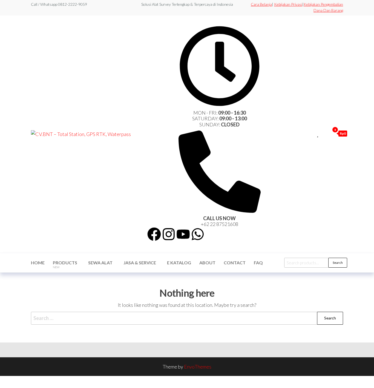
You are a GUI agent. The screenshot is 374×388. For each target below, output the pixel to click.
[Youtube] (183, 234)
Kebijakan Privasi (288, 4)
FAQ (258, 262)
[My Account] (324, 133)
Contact (235, 262)
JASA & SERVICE (139, 262)
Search (338, 262)
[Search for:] (187, 318)
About (207, 262)
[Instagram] (169, 234)
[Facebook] (154, 234)
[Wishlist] (318, 133)
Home (38, 262)
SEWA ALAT (100, 262)
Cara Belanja (261, 4)
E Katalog (179, 262)
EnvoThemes (197, 367)
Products (65, 264)
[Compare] (312, 133)
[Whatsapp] (198, 234)
